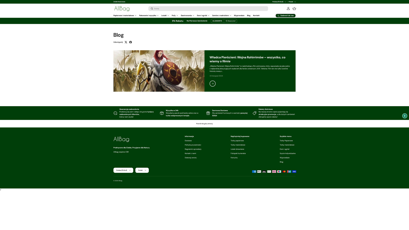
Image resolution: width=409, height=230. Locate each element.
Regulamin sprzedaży (193, 149)
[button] (404, 115)
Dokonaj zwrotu (191, 158)
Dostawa (188, 140)
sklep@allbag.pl (267, 2)
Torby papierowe (237, 140)
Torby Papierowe (286, 140)
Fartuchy (234, 158)
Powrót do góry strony (204, 124)
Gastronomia (186, 15)
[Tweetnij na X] (126, 42)
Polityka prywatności (193, 145)
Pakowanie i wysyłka (147, 15)
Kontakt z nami (190, 153)
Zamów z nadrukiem (220, 15)
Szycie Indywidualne (288, 153)
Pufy (174, 15)
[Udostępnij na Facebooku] (130, 42)
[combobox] (208, 8)
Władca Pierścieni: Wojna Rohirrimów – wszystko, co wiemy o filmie (247, 59)
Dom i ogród (202, 15)
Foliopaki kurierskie (238, 153)
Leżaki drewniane (237, 149)
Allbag (120, 181)
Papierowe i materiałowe (123, 15)
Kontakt (256, 15)
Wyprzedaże (239, 15)
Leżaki (164, 15)
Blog (249, 15)
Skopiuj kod (231, 21)
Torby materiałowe (238, 145)
